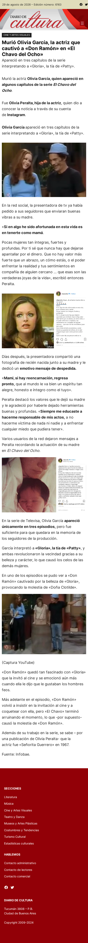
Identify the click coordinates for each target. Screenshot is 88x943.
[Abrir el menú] (82, 23)
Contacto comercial (17, 876)
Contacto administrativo (20, 863)
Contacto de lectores (18, 869)
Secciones (12, 788)
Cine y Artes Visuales (16, 35)
